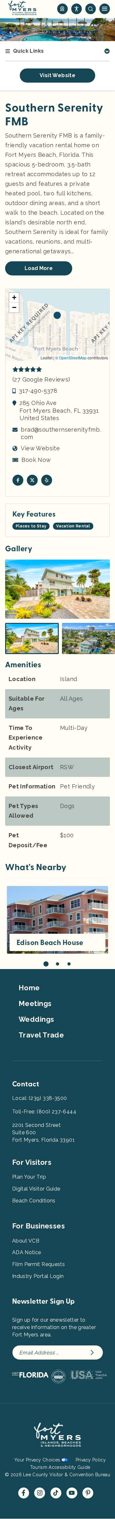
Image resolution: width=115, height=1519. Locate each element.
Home (29, 988)
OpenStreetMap (73, 357)
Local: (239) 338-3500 (39, 1098)
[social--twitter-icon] (32, 480)
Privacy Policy (91, 1459)
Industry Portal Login (38, 1276)
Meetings (35, 1003)
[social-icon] (62, 9)
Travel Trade (41, 1035)
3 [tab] (69, 964)
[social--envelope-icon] (17, 480)
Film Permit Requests (38, 1264)
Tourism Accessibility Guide (60, 1467)
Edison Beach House (50, 942)
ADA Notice (26, 1252)
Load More (39, 268)
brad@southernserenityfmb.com (61, 433)
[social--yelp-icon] (46, 480)
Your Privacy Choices (37, 1459)
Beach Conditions (34, 1201)
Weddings (36, 1019)
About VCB (25, 1241)
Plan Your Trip (29, 1177)
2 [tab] (57, 964)
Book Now (36, 459)
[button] (57, 315)
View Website (40, 448)
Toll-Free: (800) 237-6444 (44, 1112)
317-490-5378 (38, 390)
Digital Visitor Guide (36, 1189)
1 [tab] (46, 963)
